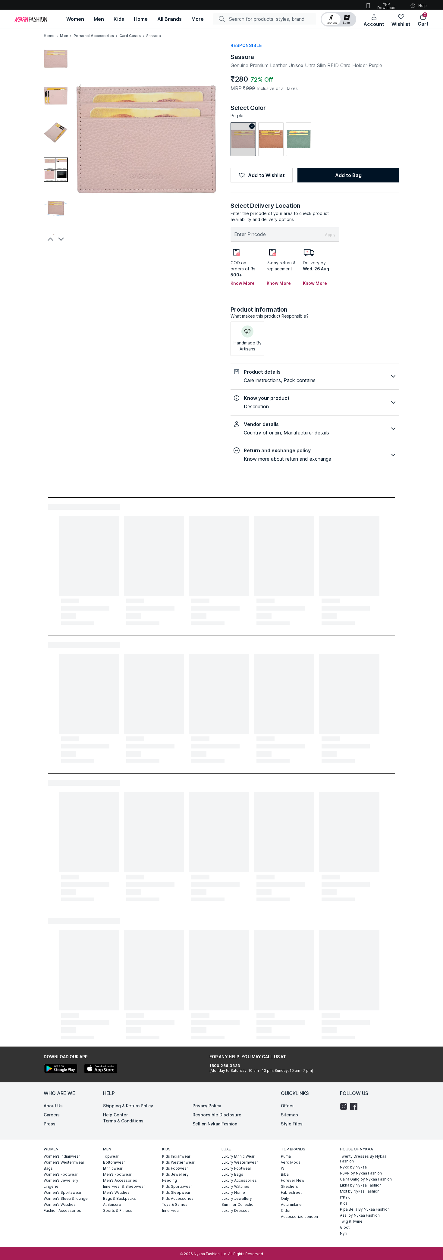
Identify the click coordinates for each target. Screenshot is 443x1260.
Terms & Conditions (123, 1120)
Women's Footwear (61, 1174)
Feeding (169, 1180)
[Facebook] (355, 1106)
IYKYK (345, 1197)
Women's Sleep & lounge (66, 1198)
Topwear (111, 1156)
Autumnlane (291, 1204)
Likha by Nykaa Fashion (361, 1185)
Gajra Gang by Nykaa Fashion (366, 1179)
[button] (338, 19)
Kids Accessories (177, 1198)
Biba (285, 1174)
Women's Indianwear (62, 1156)
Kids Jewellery (175, 1174)
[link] (243, 139)
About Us (53, 1105)
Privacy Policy (207, 1105)
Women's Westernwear (64, 1162)
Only (285, 1198)
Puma (286, 1156)
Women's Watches (60, 1204)
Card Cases (130, 35)
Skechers (289, 1186)
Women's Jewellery (61, 1180)
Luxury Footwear (236, 1168)
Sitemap (289, 1114)
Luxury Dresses (236, 1210)
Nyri (343, 1233)
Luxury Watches (235, 1186)
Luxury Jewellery (237, 1198)
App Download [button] (386, 5)
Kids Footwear (175, 1168)
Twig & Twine (351, 1221)
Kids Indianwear (176, 1156)
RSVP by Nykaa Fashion (361, 1173)
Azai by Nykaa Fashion (360, 1215)
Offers (287, 1105)
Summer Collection (239, 1204)
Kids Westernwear (178, 1162)
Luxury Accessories (239, 1180)
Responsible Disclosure (217, 1114)
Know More (243, 283)
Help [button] (422, 5)
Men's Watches (116, 1192)
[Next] (62, 239)
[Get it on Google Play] (60, 1069)
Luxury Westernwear (240, 1162)
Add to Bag (348, 175)
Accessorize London (299, 1216)
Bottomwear (114, 1162)
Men (64, 35)
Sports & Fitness (117, 1210)
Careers (52, 1114)
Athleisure (112, 1204)
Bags (48, 1168)
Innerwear (171, 1210)
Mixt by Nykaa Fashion (359, 1191)
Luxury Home (233, 1192)
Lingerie (51, 1186)
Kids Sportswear (177, 1186)
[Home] (30, 19)
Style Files (292, 1123)
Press (49, 1123)
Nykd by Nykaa (353, 1167)
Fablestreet (291, 1192)
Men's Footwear (117, 1174)
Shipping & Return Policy (128, 1105)
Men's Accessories (120, 1180)
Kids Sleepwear (176, 1192)
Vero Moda (290, 1162)
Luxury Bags (232, 1174)
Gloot (345, 1227)
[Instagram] (345, 1106)
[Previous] (50, 239)
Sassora (242, 57)
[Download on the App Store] (100, 1069)
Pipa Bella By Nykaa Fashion (365, 1209)
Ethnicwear (113, 1168)
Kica (343, 1203)
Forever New (292, 1180)
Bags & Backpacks (119, 1198)
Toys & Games (174, 1204)
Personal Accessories (94, 35)
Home (49, 35)
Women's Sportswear (63, 1192)
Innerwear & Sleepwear (124, 1186)
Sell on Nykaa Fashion (215, 1123)
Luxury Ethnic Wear (238, 1156)
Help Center (115, 1114)
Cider (286, 1210)
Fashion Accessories (62, 1210)
